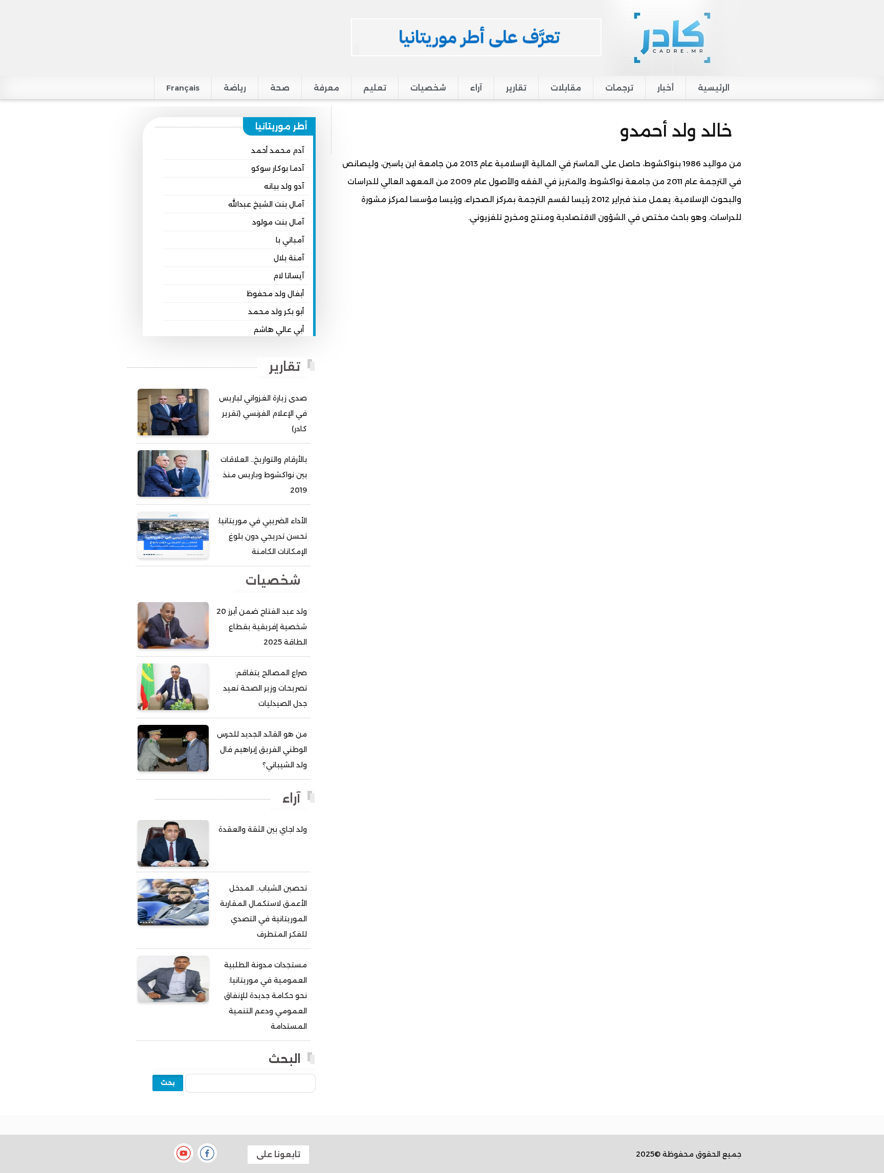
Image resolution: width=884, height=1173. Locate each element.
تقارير (516, 88)
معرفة (326, 88)
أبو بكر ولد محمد (276, 311)
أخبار (665, 88)
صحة (280, 88)
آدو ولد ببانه (284, 186)
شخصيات (428, 88)
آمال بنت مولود (278, 222)
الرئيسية (714, 88)
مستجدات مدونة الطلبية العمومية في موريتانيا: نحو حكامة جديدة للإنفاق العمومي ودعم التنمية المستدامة (265, 995)
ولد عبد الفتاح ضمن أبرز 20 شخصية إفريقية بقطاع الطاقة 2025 (261, 627)
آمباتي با (290, 240)
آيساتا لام (288, 275)
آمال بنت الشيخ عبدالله (266, 204)
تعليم (374, 88)
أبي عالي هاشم (279, 329)
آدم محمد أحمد (277, 150)
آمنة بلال (289, 257)
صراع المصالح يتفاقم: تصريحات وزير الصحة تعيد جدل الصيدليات (265, 688)
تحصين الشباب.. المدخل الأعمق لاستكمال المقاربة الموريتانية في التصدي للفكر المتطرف (263, 911)
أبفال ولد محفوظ (275, 293)
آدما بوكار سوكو (277, 168)
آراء (476, 88)
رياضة (235, 88)
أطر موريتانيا (281, 126)
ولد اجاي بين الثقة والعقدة (262, 829)
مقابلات (565, 88)
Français (183, 88)
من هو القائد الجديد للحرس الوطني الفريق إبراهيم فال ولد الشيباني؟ (262, 749)
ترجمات (619, 88)
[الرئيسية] (671, 37)
